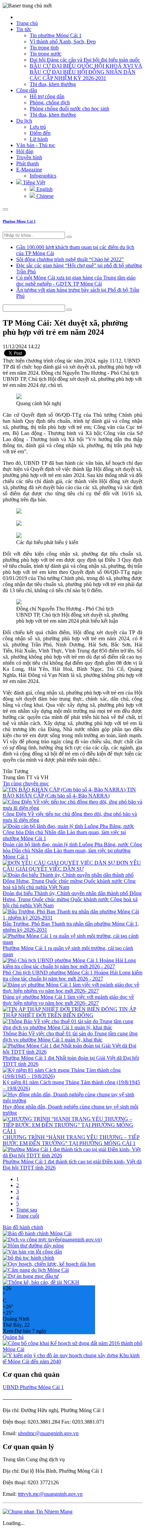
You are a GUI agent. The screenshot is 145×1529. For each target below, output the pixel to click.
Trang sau (26, 1210)
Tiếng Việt (33, 182)
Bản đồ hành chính (23, 1227)
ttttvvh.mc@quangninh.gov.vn (50, 1494)
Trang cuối (27, 1216)
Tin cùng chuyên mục (26, 783)
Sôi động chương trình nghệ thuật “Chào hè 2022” (70, 259)
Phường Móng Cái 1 (19, 221)
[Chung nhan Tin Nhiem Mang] (37, 1511)
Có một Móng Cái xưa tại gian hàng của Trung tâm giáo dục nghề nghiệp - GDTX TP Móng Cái (76, 281)
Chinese (44, 196)
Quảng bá (13, 1337)
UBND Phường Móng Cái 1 (33, 1387)
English (44, 189)
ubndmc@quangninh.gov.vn (48, 1433)
